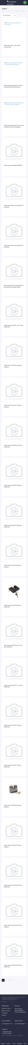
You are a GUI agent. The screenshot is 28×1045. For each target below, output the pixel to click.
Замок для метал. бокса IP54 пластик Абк (12, 46)
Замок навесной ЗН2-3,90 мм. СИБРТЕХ (12, 606)
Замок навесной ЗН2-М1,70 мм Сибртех (13, 926)
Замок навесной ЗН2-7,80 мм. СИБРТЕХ (12, 766)
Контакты (4, 1015)
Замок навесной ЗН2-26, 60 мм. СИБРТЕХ (13, 446)
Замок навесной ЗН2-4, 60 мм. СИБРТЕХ (12, 726)
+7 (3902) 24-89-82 (6, 1033)
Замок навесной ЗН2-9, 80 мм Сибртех (12, 846)
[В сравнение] (22, 19)
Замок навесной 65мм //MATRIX (13, 165)
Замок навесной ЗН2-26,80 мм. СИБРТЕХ (13, 526)
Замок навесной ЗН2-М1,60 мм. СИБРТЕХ (13, 886)
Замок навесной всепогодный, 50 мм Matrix (13, 246)
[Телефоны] (24, 2)
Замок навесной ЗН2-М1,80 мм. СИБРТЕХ (13, 966)
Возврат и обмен (6, 1010)
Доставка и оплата (6, 1008)
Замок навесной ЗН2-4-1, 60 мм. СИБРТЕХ (13, 686)
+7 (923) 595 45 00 (6, 1031)
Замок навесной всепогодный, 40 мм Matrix (13, 206)
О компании (4, 1013)
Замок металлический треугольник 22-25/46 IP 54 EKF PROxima (14, 126)
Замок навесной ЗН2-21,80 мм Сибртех (13, 406)
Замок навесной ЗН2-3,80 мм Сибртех (12, 566)
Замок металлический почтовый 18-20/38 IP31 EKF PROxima (13, 86)
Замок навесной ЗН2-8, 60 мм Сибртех (12, 806)
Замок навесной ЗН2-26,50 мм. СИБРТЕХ (13, 486)
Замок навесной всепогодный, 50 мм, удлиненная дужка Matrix (13, 286)
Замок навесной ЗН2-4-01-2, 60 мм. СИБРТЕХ (13, 646)
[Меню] (2, 2)
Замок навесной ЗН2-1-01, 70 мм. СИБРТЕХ (13, 326)
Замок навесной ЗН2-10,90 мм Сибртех (13, 366)
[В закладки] (24, 19)
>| (11, 980)
